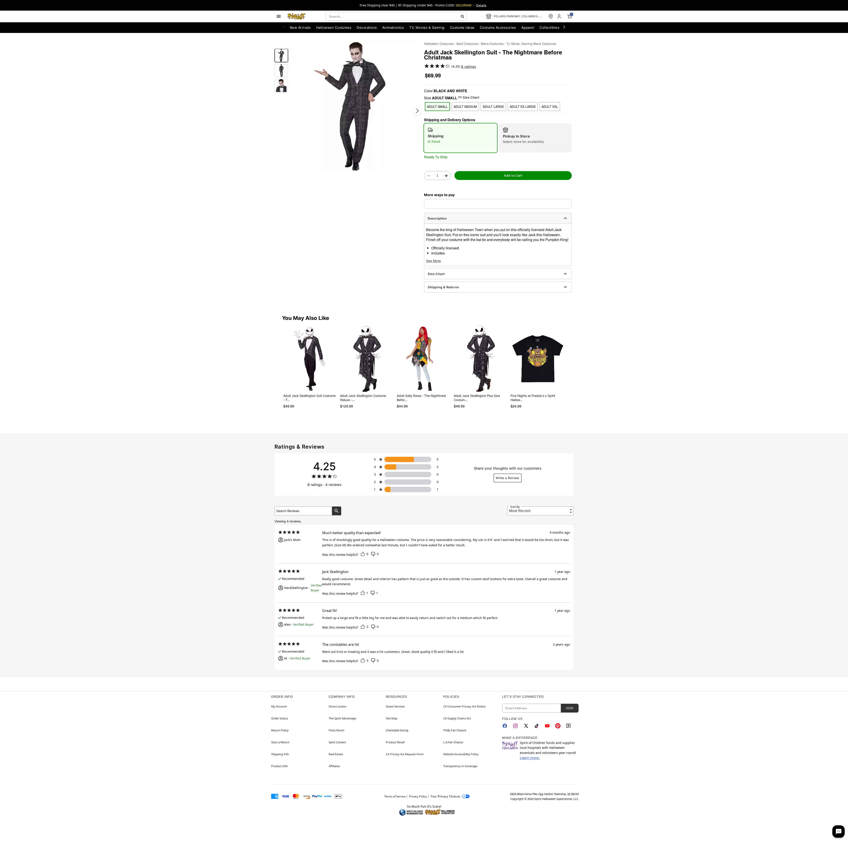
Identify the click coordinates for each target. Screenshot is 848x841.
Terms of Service (394, 796)
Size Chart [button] (471, 97)
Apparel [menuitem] (527, 27)
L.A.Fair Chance (453, 742)
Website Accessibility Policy (461, 754)
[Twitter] (526, 725)
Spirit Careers (337, 742)
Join (569, 708)
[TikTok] (536, 725)
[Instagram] (515, 725)
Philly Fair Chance (454, 730)
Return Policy (280, 730)
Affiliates (334, 766)
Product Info (279, 766)
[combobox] (396, 16)
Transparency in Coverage (460, 766)
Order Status (279, 718)
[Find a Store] (551, 16)
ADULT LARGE (493, 106)
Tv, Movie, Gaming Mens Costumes (531, 44)
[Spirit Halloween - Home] (296, 16)
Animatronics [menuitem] (393, 27)
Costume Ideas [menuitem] (462, 27)
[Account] (560, 16)
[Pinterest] (557, 725)
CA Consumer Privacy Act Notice (464, 706)
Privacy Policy (418, 796)
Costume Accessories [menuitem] (498, 27)
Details (481, 5)
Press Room (336, 730)
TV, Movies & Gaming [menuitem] (426, 27)
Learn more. (530, 757)
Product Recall (395, 742)
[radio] (460, 138)
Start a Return (280, 742)
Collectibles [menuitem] (549, 27)
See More (433, 261)
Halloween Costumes (439, 44)
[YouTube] (547, 725)
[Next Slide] (417, 110)
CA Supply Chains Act (457, 718)
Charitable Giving (397, 730)
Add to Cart (513, 175)
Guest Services (395, 706)
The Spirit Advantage (342, 718)
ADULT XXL (549, 106)
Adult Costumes (467, 44)
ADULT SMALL (437, 106)
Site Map (391, 718)
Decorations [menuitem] (367, 27)
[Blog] (568, 725)
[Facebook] (504, 725)
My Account (279, 706)
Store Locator (337, 706)
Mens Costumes (492, 44)
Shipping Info (280, 754)
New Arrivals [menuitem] (300, 27)
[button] (356, 106)
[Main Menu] (279, 16)
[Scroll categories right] (564, 26)
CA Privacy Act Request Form (405, 754)
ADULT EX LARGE (523, 106)
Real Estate (336, 754)
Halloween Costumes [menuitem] (334, 27)
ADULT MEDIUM (465, 106)
